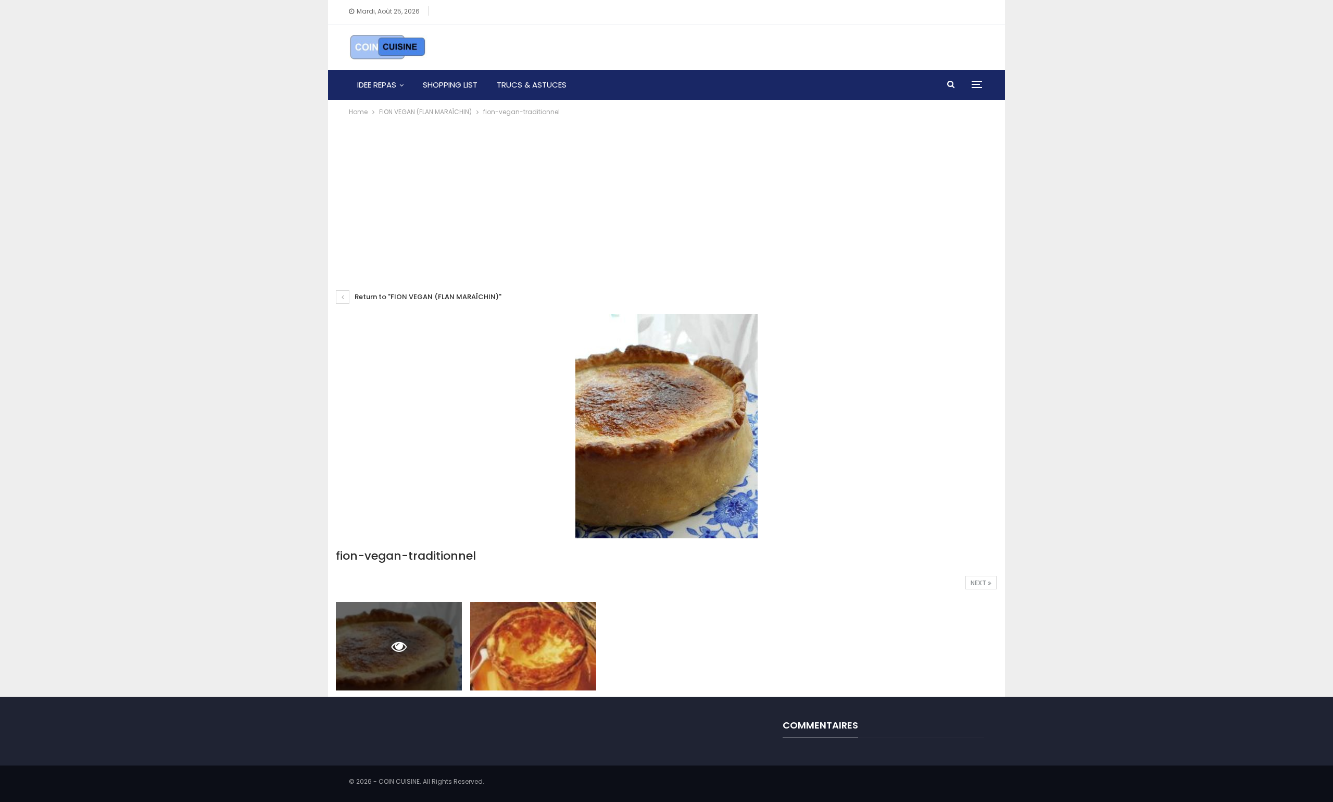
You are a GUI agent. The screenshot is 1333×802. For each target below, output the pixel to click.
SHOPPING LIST (450, 84)
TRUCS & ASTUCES (532, 84)
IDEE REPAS (376, 84)
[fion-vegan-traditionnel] (533, 646)
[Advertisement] (666, 196)
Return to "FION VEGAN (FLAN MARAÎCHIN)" (427, 297)
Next (979, 582)
